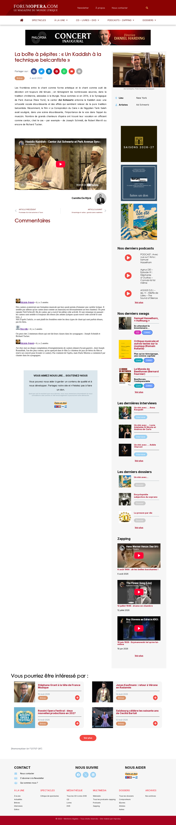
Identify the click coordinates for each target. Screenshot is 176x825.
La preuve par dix (143, 513)
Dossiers (148, 20)
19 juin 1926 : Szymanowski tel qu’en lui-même (138, 643)
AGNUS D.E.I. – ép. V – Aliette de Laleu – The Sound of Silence (149, 294)
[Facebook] (78, 775)
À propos (100, 7)
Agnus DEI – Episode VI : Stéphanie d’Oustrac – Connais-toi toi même (147, 276)
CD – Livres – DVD (86, 20)
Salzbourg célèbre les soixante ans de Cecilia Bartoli (137, 712)
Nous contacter (120, 7)
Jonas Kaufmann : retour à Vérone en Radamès (137, 686)
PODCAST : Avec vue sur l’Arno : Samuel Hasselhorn (149, 258)
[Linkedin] (93, 775)
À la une (59, 20)
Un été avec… (141, 477)
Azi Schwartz (142, 104)
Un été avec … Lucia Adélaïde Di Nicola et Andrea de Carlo (145, 427)
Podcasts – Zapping (119, 20)
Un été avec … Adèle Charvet (145, 445)
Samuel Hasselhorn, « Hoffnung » (146, 319)
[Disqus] (60, 260)
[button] (61, 20)
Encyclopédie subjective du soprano (145, 495)
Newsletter (83, 7)
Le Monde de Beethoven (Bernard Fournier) (146, 371)
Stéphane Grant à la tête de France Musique (59, 686)
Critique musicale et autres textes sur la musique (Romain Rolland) (146, 345)
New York (141, 98)
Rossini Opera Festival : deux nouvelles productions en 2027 (57, 712)
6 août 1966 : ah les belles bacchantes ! (137, 569)
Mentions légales (71, 819)
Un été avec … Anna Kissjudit (144, 408)
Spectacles (39, 20)
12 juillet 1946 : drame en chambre (135, 606)
